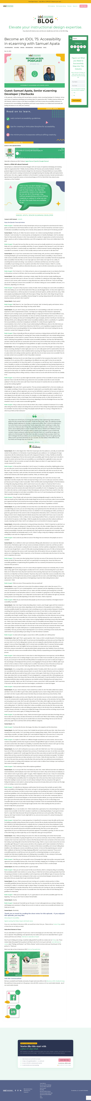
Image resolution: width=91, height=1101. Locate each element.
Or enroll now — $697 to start (64, 1063)
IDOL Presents (43, 1088)
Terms (41, 1097)
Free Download (76, 100)
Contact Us (26, 1092)
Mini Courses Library (61, 6)
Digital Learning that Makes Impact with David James (18, 921)
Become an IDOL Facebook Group (55, 981)
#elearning (22, 47)
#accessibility (16, 47)
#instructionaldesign (38, 47)
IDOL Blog (42, 1089)
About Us (75, 6)
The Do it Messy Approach (45, 1086)
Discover (69, 6)
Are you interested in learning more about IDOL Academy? (78, 89)
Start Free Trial (64, 1060)
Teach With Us (43, 1083)
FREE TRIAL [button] (83, 6)
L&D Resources (27, 1090)
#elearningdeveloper (29, 47)
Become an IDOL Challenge (45, 1085)
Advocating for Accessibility (11, 918)
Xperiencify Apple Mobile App (46, 1093)
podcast (44, 47)
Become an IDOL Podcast (45, 1091)
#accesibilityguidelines (9, 47)
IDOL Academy (51, 6)
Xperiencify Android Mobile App (45, 1095)
